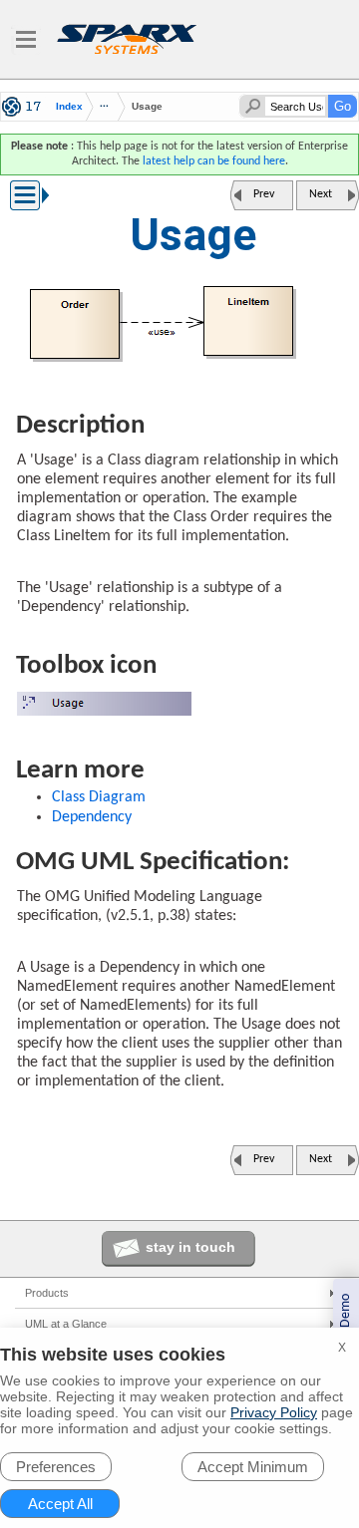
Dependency (92, 817)
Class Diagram (99, 797)
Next (320, 194)
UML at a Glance (66, 1324)
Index (69, 107)
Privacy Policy (273, 1412)
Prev (263, 194)
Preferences (56, 1466)
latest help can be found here (214, 161)
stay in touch (190, 1247)
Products (47, 1293)
